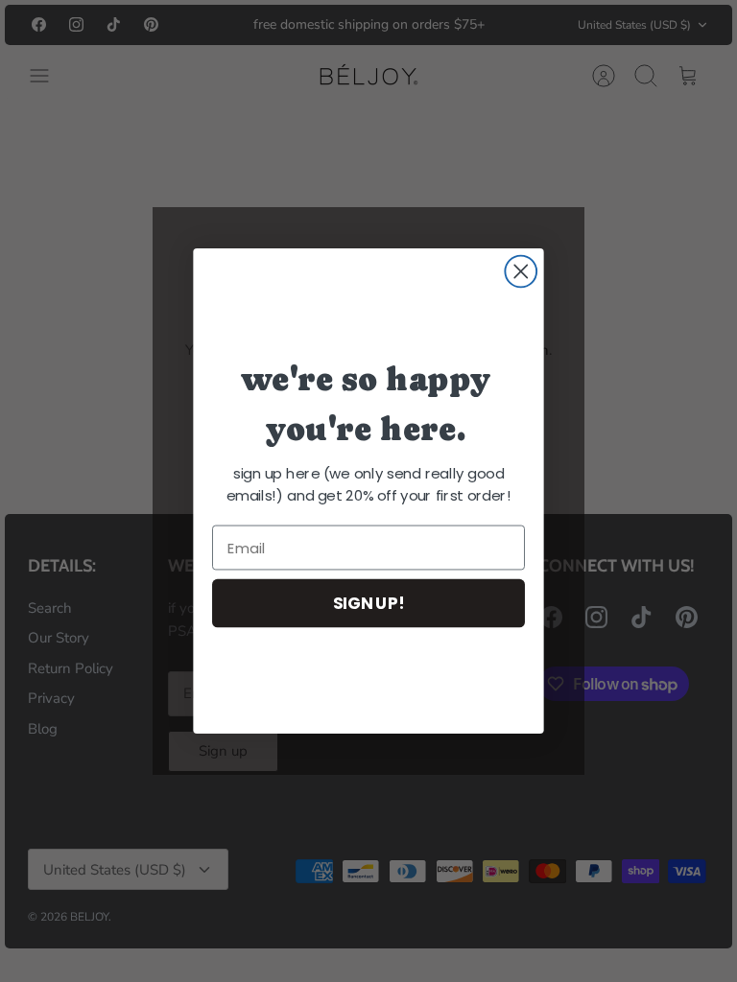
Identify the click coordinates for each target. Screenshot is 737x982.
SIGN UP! (369, 603)
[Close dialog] (520, 272)
